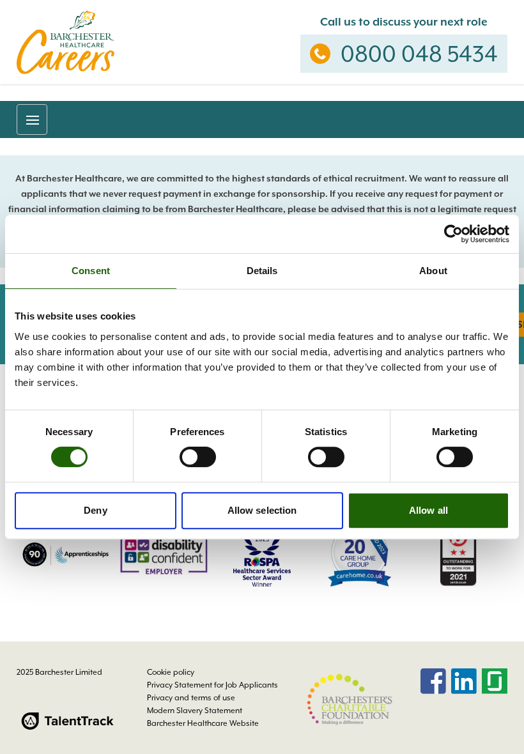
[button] (32, 119)
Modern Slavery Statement (194, 710)
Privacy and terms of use (191, 697)
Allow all (428, 510)
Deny (95, 510)
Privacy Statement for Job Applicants (212, 685)
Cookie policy (170, 672)
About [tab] (433, 270)
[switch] (198, 457)
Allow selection (262, 510)
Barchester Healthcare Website (203, 723)
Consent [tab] (91, 270)
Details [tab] (262, 270)
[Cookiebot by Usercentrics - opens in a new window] (453, 233)
